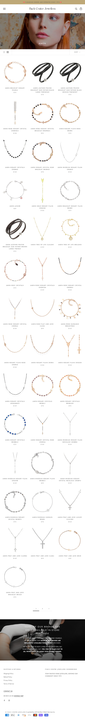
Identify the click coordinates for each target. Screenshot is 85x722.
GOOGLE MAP (18, 696)
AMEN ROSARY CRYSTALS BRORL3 (42, 402)
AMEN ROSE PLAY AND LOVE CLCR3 (42, 325)
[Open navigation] (4, 9)
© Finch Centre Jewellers (15, 712)
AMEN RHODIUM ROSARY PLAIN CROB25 (70, 168)
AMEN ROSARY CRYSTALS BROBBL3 (15, 441)
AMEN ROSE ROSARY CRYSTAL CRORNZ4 (15, 130)
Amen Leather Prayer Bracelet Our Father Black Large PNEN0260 (42, 90)
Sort (76, 52)
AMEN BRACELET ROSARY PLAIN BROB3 (70, 207)
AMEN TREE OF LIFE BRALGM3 (70, 245)
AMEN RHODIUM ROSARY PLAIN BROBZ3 (42, 480)
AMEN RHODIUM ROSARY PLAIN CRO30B (15, 480)
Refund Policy (8, 677)
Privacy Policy (8, 680)
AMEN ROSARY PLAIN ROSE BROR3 (70, 130)
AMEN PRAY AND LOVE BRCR (70, 556)
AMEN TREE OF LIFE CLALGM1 (42, 245)
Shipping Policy (8, 673)
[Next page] (49, 608)
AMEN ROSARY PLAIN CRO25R (70, 363)
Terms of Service (9, 684)
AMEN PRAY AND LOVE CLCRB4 (15, 556)
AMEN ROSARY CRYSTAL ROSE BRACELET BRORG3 (42, 168)
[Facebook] (4, 700)
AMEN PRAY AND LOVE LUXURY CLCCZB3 (70, 518)
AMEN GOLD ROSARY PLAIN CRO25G (42, 207)
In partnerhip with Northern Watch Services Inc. (40, 712)
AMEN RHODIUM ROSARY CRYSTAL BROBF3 (15, 518)
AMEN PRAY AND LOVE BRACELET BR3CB (15, 594)
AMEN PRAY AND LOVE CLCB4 (42, 556)
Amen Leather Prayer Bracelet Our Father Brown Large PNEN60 (15, 247)
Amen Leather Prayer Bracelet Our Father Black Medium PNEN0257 (70, 90)
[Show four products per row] (8, 52)
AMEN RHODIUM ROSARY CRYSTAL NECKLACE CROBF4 (70, 480)
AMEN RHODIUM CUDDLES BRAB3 (42, 518)
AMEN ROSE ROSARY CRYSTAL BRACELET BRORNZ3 (42, 130)
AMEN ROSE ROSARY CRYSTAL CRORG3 (70, 286)
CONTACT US (8, 691)
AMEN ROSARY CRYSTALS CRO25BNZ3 (15, 402)
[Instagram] (9, 700)
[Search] (76, 9)
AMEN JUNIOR (15, 206)
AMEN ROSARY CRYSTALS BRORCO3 (70, 402)
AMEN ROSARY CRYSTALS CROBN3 (15, 168)
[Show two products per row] (4, 52)
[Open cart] (81, 9)
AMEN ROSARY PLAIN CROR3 (42, 363)
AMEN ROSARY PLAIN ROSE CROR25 (15, 364)
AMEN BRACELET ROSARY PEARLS (15, 89)
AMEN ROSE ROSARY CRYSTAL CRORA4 (15, 325)
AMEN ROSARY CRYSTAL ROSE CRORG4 (42, 441)
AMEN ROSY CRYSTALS (15, 285)
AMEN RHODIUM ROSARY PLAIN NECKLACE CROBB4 (70, 441)
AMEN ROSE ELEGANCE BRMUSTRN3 (70, 325)
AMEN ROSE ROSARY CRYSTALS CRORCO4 (42, 286)
